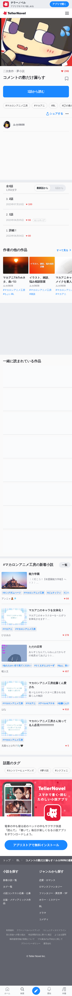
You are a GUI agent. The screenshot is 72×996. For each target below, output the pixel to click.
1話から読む (36, 91)
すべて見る (62, 250)
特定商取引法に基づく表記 (39, 935)
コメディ (43, 919)
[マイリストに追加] (66, 78)
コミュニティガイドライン (54, 930)
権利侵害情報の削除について (22, 939)
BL (40, 906)
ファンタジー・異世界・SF (53, 893)
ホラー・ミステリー (49, 899)
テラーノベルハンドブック (28, 930)
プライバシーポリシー (30, 943)
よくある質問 (60, 935)
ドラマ (42, 912)
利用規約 (10, 930)
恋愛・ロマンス (47, 880)
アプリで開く (59, 4)
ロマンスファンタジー (50, 886)
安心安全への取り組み (15, 935)
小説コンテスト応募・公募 (17, 893)
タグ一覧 (7, 886)
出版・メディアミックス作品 (17, 901)
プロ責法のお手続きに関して (50, 939)
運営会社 (47, 943)
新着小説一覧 (10, 880)
